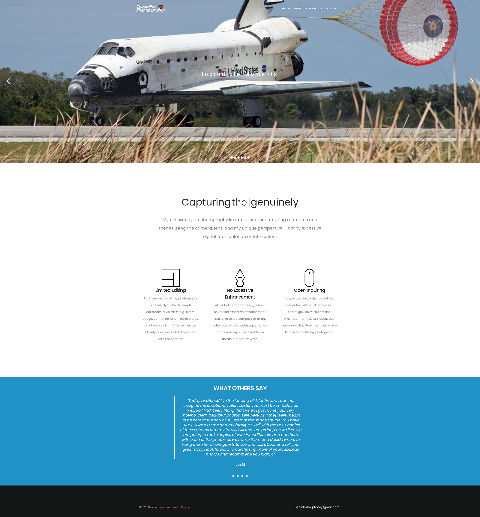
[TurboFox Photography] (150, 8)
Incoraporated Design (176, 478)
